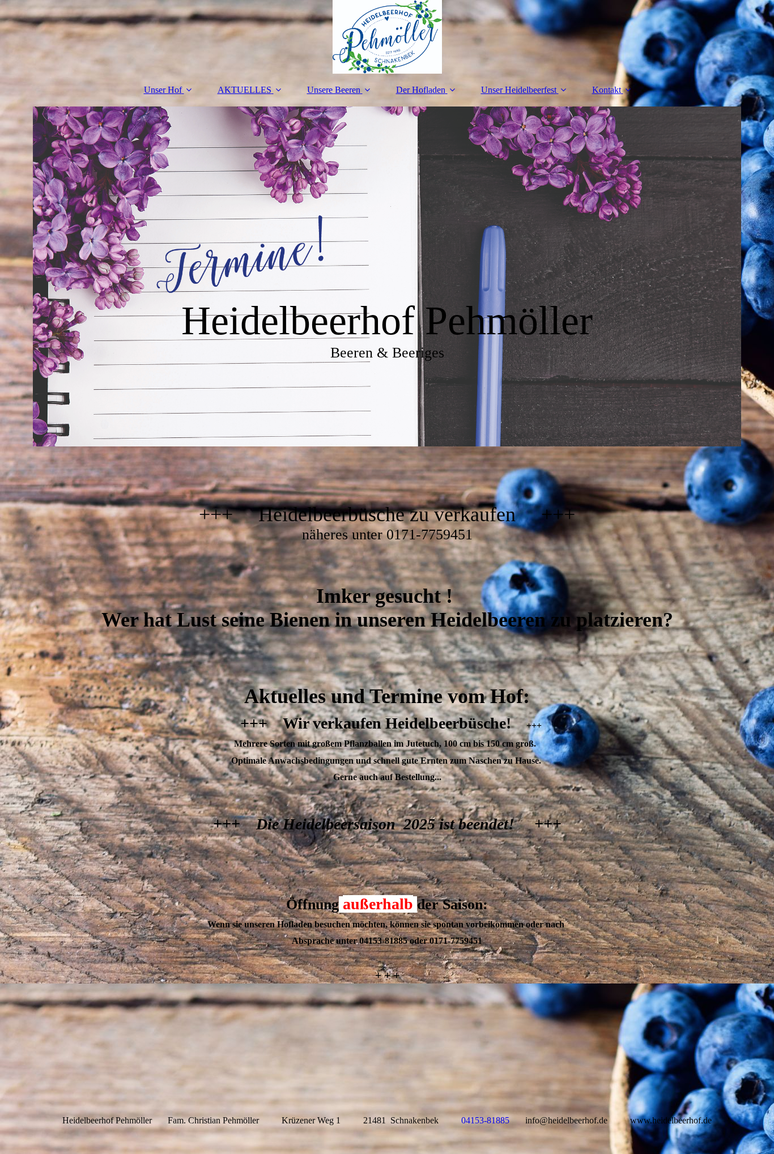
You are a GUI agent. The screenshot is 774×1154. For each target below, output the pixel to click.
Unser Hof (163, 90)
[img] (387, 37)
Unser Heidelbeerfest (518, 90)
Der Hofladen (420, 90)
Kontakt (606, 90)
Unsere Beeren (333, 90)
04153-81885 (485, 1120)
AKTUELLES (244, 90)
